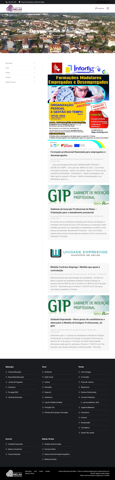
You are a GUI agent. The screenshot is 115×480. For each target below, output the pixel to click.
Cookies (106, 475)
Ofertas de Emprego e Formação (56, 412)
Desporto (48, 392)
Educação (48, 387)
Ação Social (49, 377)
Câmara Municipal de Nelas (67, 471)
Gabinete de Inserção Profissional (61, 159)
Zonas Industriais (14, 454)
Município (9, 63)
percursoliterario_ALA (91, 402)
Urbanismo (48, 397)
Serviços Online (50, 449)
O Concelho (85, 377)
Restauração (85, 423)
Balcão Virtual (10, 82)
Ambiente (48, 372)
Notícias (75, 159)
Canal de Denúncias (15, 397)
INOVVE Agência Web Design (99, 473)
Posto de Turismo (87, 382)
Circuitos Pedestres (88, 397)
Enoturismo (85, 412)
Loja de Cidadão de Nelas (53, 402)
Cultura (47, 382)
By (98, 159)
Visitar (8, 73)
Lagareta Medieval (87, 407)
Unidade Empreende (85, 159)
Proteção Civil (49, 407)
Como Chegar (86, 372)
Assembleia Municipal (16, 377)
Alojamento (85, 387)
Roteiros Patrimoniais (88, 392)
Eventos (84, 417)
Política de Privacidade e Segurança (91, 475)
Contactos (11, 387)
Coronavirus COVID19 (57, 216)
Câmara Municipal (14, 372)
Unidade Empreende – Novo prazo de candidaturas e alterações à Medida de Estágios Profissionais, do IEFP (78, 322)
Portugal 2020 (13, 392)
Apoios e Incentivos (15, 449)
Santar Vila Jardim (87, 433)
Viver (7, 68)
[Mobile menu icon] (107, 8)
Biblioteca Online (50, 459)
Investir (8, 77)
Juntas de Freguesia (15, 382)
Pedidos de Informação (53, 444)
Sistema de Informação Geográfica (57, 454)
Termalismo (85, 428)
